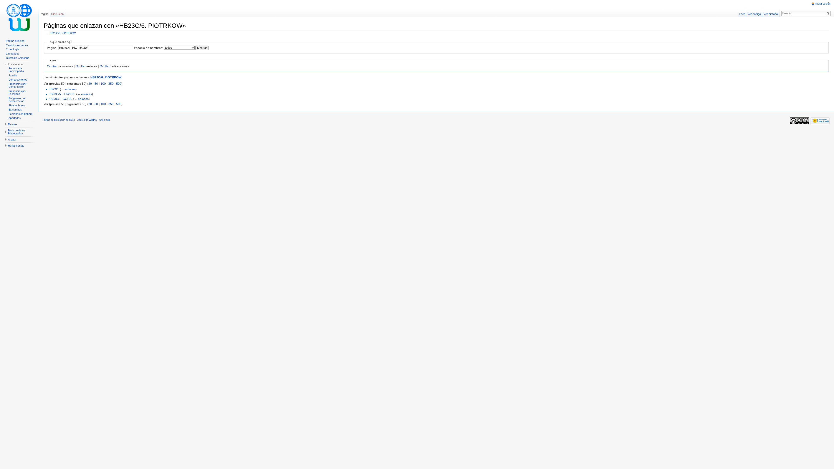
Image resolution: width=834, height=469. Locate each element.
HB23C (53, 89)
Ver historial (771, 14)
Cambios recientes (17, 45)
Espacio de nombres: (148, 48)
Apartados (14, 118)
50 (96, 83)
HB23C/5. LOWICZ (61, 94)
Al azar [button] (12, 139)
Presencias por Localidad (17, 93)
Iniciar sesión (823, 3)
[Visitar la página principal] (19, 17)
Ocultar (52, 66)
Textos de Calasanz (17, 57)
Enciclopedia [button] (15, 64)
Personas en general (20, 114)
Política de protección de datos (59, 120)
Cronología (12, 49)
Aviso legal (104, 120)
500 (118, 83)
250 (111, 83)
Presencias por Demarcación (17, 86)
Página (44, 14)
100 (103, 83)
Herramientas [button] (16, 145)
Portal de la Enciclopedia (16, 70)
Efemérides (12, 53)
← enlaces (68, 89)
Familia (12, 75)
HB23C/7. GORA (59, 99)
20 (90, 83)
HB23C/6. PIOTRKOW (63, 33)
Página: (52, 48)
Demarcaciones (17, 79)
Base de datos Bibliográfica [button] (16, 132)
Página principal (15, 41)
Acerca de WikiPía (87, 120)
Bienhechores (16, 105)
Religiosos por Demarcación (17, 100)
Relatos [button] (12, 124)
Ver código (754, 14)
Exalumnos (15, 109)
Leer (742, 14)
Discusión (57, 14)
